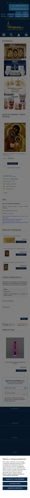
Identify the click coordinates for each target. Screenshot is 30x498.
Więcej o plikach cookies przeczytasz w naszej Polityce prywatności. (13, 474)
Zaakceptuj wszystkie (15, 488)
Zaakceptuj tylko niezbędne (15, 479)
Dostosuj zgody (15, 483)
